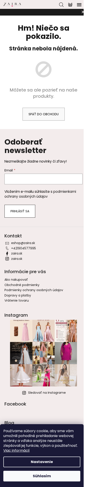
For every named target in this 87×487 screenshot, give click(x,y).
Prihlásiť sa (19, 211)
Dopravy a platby (17, 295)
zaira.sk (16, 253)
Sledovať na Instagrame (47, 392)
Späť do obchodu (44, 114)
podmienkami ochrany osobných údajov (40, 194)
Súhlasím (42, 476)
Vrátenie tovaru (16, 300)
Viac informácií (16, 450)
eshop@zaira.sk (23, 243)
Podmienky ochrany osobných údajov (33, 290)
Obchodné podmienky (21, 285)
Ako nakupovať (16, 279)
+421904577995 (23, 248)
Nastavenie (42, 461)
